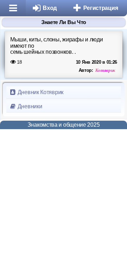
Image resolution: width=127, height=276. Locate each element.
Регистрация (100, 8)
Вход (50, 8)
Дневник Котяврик (40, 92)
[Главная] (13, 8)
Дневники (29, 106)
